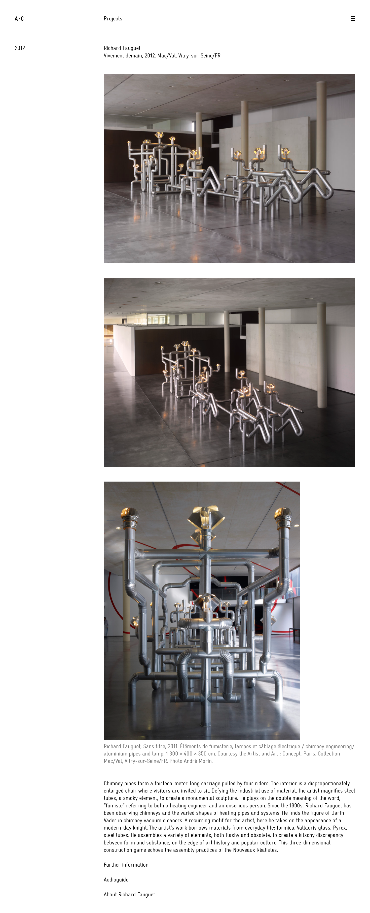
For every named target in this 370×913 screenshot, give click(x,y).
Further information (126, 865)
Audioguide (116, 880)
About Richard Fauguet (129, 894)
